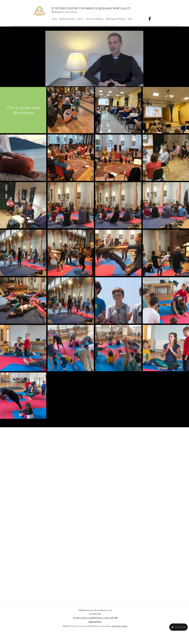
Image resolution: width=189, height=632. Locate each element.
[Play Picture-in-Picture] (136, 82)
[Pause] (48, 82)
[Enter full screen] (140, 82)
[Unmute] (53, 82)
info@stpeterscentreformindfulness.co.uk (95, 610)
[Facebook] (149, 18)
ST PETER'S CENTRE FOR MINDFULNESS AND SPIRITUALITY (91, 8)
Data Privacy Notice (119, 626)
